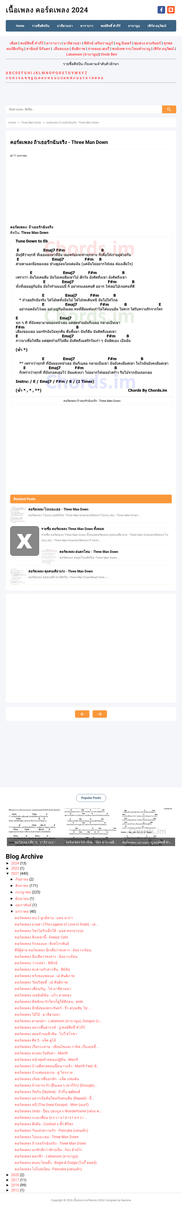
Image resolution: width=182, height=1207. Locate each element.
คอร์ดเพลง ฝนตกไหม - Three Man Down (88, 552)
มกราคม (22, 911)
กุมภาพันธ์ (23, 905)
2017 (15, 1180)
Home (20, 26)
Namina (126, 1200)
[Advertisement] (91, 95)
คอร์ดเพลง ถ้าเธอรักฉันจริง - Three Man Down (50, 1143)
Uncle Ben (109, 54)
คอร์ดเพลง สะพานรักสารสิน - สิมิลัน (42, 969)
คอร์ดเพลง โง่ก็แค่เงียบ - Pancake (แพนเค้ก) (48, 1169)
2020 (15, 1175)
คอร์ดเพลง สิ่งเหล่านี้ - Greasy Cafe (41, 937)
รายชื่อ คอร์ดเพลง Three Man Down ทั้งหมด (72, 529)
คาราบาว (53, 43)
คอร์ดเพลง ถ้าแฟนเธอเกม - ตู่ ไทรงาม (44, 1072)
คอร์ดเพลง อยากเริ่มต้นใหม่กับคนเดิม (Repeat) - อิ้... (54, 1098)
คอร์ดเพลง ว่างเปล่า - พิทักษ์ (36, 963)
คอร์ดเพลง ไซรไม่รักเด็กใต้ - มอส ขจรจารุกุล (49, 931)
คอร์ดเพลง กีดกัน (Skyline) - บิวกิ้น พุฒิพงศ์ (47, 1092)
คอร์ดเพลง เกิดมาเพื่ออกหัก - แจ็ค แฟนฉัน (47, 1079)
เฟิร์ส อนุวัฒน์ (163, 49)
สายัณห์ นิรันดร (38, 49)
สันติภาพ (78, 49)
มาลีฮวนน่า (72, 43)
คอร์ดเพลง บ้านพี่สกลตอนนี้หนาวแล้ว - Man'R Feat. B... (57, 1066)
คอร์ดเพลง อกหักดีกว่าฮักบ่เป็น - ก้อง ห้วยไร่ (48, 1150)
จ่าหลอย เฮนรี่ (98, 49)
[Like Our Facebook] (161, 9)
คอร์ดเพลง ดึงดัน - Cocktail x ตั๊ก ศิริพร (44, 1124)
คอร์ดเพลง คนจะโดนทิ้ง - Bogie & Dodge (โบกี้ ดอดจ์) (56, 1163)
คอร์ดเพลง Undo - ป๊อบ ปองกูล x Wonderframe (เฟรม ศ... (58, 1111)
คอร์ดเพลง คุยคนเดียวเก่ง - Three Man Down (60, 571)
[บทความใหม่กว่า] (82, 714)
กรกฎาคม (23, 892)
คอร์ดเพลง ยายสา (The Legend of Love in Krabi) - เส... (56, 924)
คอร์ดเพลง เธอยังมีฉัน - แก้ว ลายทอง (43, 995)
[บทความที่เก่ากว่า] (100, 714)
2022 (15, 868)
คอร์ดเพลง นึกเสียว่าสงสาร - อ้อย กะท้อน (46, 956)
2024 (15, 863)
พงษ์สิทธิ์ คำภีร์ (32, 43)
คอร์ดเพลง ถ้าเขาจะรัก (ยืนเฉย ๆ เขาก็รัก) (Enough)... (56, 1085)
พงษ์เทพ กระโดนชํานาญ (131, 49)
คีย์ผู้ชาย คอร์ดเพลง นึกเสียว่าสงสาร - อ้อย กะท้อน (53, 950)
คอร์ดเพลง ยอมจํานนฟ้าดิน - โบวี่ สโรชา (46, 1034)
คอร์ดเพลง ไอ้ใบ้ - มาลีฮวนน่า (37, 1014)
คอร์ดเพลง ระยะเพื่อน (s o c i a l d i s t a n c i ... (51, 1117)
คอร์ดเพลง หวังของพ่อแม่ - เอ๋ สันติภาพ (45, 976)
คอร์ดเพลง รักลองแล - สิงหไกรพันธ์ (42, 944)
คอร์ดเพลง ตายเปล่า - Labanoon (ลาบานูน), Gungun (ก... (58, 1021)
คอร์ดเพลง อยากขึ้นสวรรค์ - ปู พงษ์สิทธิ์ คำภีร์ (50, 1027)
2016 (15, 1185)
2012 (15, 1190)
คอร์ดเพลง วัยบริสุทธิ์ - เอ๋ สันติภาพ (41, 982)
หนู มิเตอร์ (123, 43)
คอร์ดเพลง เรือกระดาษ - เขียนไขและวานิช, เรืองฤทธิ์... (57, 1047)
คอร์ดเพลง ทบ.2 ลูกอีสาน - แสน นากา (44, 918)
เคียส (14, 43)
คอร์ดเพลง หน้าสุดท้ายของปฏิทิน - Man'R (46, 1060)
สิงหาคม (22, 886)
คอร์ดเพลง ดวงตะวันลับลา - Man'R (41, 1053)
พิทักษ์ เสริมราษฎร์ (98, 43)
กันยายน (22, 879)
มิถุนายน (22, 898)
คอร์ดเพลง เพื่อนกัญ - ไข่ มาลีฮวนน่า (43, 989)
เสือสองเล (61, 49)
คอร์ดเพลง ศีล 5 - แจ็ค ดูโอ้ (35, 1040)
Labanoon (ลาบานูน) (82, 54)
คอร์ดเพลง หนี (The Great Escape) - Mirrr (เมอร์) (52, 1105)
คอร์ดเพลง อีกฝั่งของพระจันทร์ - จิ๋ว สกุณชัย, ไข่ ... (53, 1008)
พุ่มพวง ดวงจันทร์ (147, 43)
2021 (15, 873)
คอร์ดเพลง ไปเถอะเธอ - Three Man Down (58, 509)
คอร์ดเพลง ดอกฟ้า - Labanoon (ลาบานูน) (46, 1156)
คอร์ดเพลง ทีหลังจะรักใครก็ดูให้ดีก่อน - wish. (49, 1002)
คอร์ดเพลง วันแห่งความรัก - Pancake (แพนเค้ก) (51, 1130)
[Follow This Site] (171, 9)
